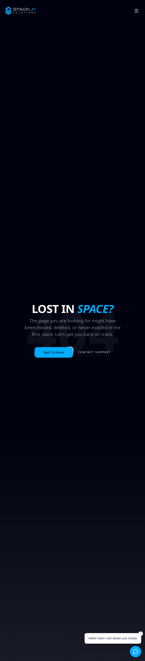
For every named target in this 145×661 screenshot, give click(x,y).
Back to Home (54, 352)
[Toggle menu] (136, 11)
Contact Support (94, 352)
